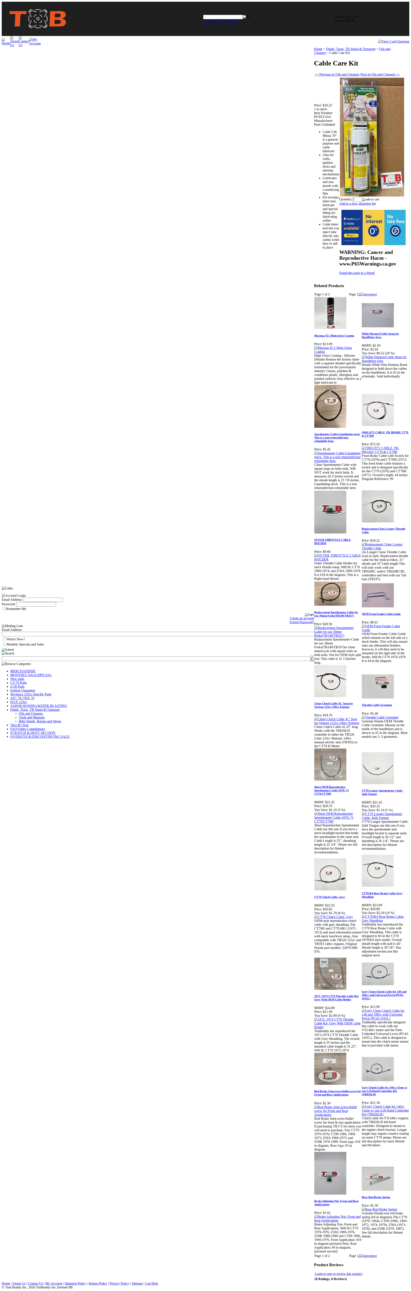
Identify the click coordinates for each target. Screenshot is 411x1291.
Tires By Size (19, 725)
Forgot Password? (302, 622)
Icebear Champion (22, 690)
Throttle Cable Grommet (377, 705)
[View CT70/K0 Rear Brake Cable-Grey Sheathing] (385, 920)
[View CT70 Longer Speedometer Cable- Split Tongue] (385, 818)
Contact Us (35, 1283)
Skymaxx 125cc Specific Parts (30, 694)
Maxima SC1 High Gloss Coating (334, 335)
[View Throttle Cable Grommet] (380, 717)
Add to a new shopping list (357, 203)
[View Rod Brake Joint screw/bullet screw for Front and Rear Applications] (338, 1115)
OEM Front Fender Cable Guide (381, 614)
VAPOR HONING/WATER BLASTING (38, 706)
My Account (53, 1283)
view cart (217, 21)
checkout (232, 21)
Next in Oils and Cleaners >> (380, 74)
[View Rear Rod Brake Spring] (379, 1209)
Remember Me (16, 609)
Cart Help (151, 1283)
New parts (17, 679)
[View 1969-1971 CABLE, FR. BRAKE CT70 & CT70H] (385, 452)
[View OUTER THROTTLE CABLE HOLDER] (338, 559)
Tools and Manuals (32, 717)
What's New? (16, 639)
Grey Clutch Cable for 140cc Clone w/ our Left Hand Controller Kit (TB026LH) (384, 1091)
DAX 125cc (18, 702)
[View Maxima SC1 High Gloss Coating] (338, 351)
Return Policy (98, 1283)
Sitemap (137, 1283)
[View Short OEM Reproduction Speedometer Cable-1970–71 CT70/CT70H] (338, 821)
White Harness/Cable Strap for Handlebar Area (380, 335)
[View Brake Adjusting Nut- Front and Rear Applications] (338, 1220)
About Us (18, 1283)
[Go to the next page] (368, 294)
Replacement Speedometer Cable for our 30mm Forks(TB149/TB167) (336, 614)
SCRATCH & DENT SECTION (32, 733)
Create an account (302, 618)
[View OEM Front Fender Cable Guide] (385, 630)
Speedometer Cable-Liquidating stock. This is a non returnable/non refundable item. (337, 437)
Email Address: (12, 599)
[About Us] (14, 45)
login (206, 21)
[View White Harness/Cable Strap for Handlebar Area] (385, 361)
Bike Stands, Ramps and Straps (40, 721)
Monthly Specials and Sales (25, 644)
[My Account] (35, 43)
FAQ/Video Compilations (27, 729)
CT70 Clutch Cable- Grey (329, 897)
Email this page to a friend (357, 273)
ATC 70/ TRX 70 (22, 698)
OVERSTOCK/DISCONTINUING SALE (40, 736)
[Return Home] (37, 35)
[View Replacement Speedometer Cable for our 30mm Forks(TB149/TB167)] (338, 635)
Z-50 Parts (17, 686)
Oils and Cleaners (31, 713)
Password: (9, 604)
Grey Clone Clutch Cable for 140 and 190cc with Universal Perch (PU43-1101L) (384, 995)
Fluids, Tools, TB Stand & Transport (35, 709)
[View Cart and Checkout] (393, 41)
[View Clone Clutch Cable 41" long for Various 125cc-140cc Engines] (338, 723)
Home (318, 49)
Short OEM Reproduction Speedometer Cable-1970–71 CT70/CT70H (331, 790)
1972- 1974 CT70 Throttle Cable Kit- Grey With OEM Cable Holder (336, 997)
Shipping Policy (75, 1283)
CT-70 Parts (18, 682)
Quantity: (345, 199)
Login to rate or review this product (338, 1274)
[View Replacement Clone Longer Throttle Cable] (385, 548)
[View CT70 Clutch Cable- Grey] (333, 917)
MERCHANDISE (23, 671)
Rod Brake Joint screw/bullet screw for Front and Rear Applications (337, 1093)
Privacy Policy (119, 1283)
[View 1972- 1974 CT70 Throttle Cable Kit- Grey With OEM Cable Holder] (338, 1027)
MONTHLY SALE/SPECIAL (31, 675)
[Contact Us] (24, 45)
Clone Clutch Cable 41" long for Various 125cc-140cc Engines (333, 705)
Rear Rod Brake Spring (376, 1197)
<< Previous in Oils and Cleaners (337, 74)
